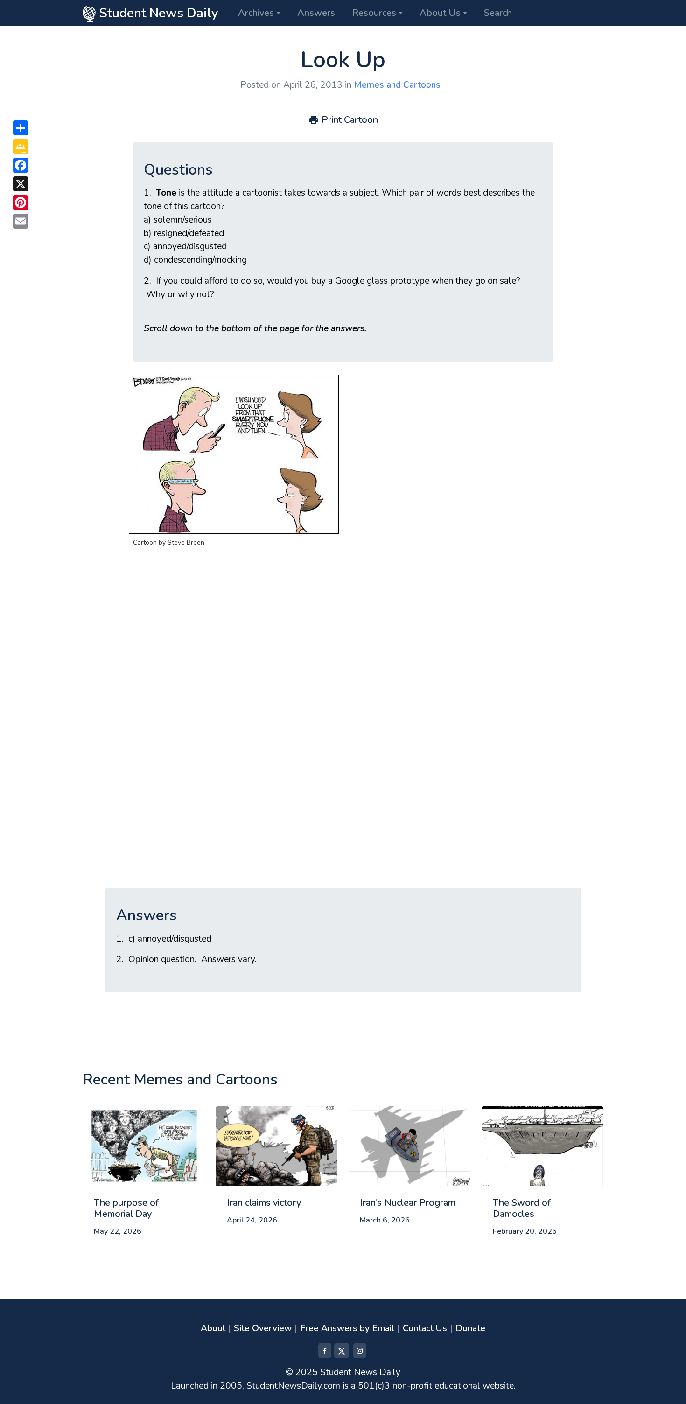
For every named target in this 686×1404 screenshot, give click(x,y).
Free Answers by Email (347, 1328)
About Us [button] (440, 13)
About (213, 1328)
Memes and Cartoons (397, 85)
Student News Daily (157, 13)
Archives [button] (256, 13)
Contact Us (425, 1328)
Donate (470, 1328)
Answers (316, 13)
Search (498, 13)
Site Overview (263, 1328)
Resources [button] (374, 13)
